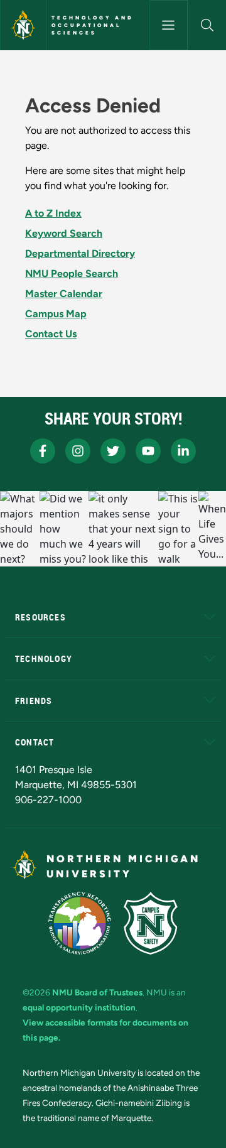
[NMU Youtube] (148, 450)
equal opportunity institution (79, 1007)
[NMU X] (113, 450)
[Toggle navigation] (168, 25)
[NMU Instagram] (77, 450)
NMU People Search (71, 273)
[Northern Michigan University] (23, 25)
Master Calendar (63, 294)
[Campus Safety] (151, 923)
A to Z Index (53, 213)
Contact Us (51, 334)
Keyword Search (63, 233)
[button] (207, 25)
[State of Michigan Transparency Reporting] (80, 923)
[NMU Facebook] (42, 450)
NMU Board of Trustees (97, 992)
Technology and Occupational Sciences (92, 25)
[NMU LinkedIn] (183, 450)
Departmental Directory (80, 253)
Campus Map (56, 314)
